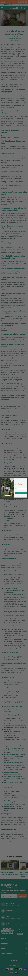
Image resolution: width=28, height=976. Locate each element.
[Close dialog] (26, 479)
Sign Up (20, 492)
